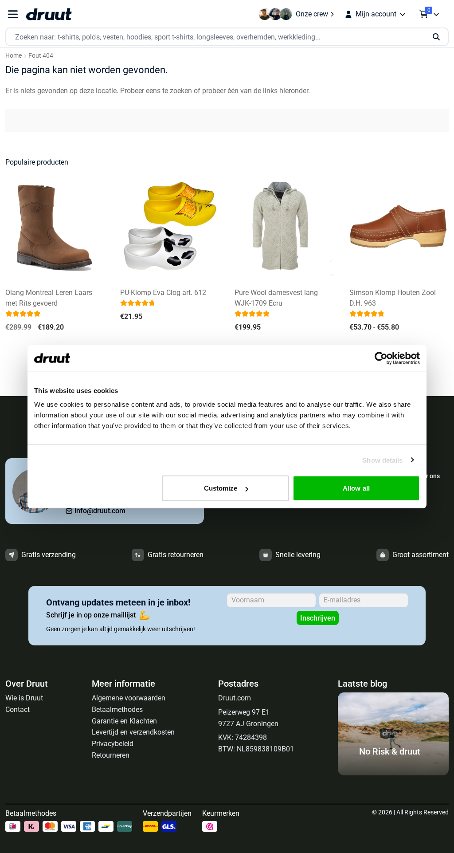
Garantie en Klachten (124, 721)
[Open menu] (13, 14)
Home (13, 55)
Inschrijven (317, 618)
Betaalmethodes (117, 709)
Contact (17, 709)
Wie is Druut (24, 698)
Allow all (356, 488)
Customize (221, 488)
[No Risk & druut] (393, 773)
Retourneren (110, 755)
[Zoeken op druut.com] (227, 37)
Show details (382, 460)
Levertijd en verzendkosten (133, 732)
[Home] (49, 14)
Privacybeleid (112, 743)
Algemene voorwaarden (128, 698)
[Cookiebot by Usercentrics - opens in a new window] (381, 358)
